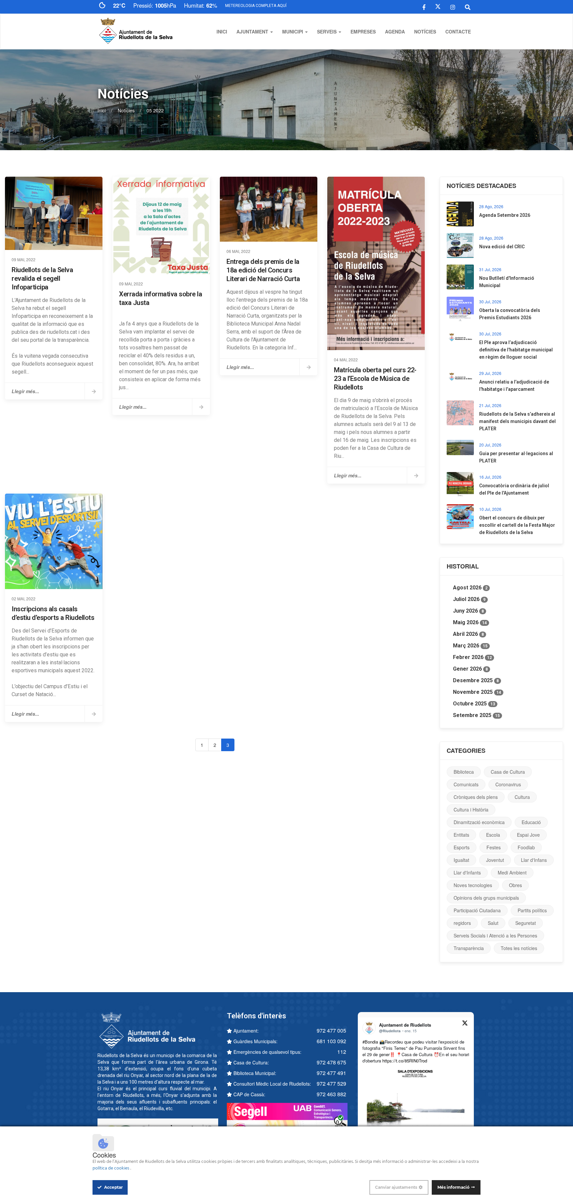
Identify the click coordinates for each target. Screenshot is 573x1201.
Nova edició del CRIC (502, 246)
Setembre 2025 (476, 715)
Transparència (469, 948)
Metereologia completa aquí (255, 5)
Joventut (495, 860)
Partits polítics (532, 910)
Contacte (458, 31)
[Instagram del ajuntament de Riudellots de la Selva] (452, 6)
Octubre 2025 (474, 703)
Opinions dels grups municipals (486, 897)
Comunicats (466, 784)
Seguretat (525, 923)
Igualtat (461, 860)
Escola (493, 834)
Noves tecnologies (473, 885)
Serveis (327, 31)
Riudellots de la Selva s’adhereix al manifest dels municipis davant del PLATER (517, 421)
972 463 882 (331, 1094)
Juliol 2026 (469, 599)
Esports (462, 847)
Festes (493, 847)
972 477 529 (331, 1083)
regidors (462, 923)
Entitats (461, 834)
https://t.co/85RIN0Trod (404, 1060)
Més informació (453, 1187)
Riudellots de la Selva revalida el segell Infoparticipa (42, 278)
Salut (493, 923)
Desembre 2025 (476, 680)
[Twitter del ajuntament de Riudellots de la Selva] (438, 6)
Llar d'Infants (467, 872)
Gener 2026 (470, 669)
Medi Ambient (512, 872)
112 (341, 1051)
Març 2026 (470, 645)
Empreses (363, 31)
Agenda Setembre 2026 (504, 215)
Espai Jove (528, 834)
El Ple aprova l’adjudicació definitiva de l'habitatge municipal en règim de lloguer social (516, 350)
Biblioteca (464, 771)
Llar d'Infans (534, 860)
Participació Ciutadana (477, 910)
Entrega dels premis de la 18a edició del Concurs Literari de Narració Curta (263, 270)
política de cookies (111, 1168)
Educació (531, 822)
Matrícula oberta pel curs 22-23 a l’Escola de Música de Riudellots (375, 378)
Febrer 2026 (472, 657)
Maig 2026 (470, 622)
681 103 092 (331, 1041)
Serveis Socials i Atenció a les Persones (495, 935)
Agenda (395, 31)
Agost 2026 (470, 587)
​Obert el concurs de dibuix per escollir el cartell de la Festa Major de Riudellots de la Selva (517, 525)
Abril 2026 (468, 634)
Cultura (522, 797)
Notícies (425, 31)
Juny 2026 (468, 611)
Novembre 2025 (477, 692)
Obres (515, 885)
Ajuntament (253, 31)
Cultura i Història (471, 809)
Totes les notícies (519, 948)
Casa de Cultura (508, 771)
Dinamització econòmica (479, 822)
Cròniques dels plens (476, 797)
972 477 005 (331, 1030)
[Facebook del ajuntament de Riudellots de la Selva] (423, 6)
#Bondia (370, 1042)
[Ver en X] (465, 1024)
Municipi (293, 31)
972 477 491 (331, 1073)
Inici (222, 31)
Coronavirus (508, 784)
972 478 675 (331, 1062)
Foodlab (526, 847)
